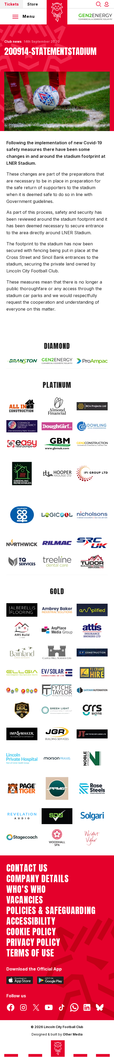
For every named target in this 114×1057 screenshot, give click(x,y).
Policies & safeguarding (51, 910)
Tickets (11, 4)
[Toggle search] (98, 4)
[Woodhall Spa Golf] (57, 837)
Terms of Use (30, 953)
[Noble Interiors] (92, 758)
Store (32, 4)
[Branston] (21, 361)
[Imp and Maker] (21, 734)
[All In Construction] (21, 406)
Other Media (72, 1034)
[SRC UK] (92, 543)
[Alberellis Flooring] (21, 610)
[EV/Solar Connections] (57, 672)
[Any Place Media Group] (57, 630)
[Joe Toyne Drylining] (92, 733)
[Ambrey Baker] (57, 610)
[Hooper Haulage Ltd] (57, 474)
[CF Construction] (92, 652)
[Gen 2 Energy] (57, 361)
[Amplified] (92, 610)
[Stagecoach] (21, 838)
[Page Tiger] (21, 788)
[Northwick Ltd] (21, 543)
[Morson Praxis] (57, 758)
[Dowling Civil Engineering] (92, 426)
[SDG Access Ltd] (57, 816)
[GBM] (57, 444)
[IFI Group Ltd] (92, 473)
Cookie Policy (31, 932)
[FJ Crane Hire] (92, 672)
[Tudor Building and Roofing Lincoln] (92, 561)
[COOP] (21, 514)
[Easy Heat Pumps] (21, 444)
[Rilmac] (57, 543)
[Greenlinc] (21, 473)
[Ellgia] (21, 673)
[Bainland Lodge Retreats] (21, 652)
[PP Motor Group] (57, 788)
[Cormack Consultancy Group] (21, 426)
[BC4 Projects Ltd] (92, 406)
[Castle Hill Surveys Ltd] (57, 652)
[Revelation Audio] (21, 816)
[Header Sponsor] (95, 16)
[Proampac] (92, 361)
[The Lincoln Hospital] (21, 758)
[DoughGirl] (57, 426)
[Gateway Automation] (92, 690)
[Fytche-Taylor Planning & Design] (57, 690)
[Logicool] (57, 515)
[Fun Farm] (21, 690)
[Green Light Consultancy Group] (57, 710)
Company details (37, 879)
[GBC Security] (21, 710)
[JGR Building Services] (57, 734)
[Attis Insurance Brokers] (92, 630)
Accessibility (30, 921)
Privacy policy (33, 942)
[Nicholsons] (92, 515)
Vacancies (24, 900)
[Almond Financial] (57, 406)
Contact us (26, 868)
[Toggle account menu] (107, 4)
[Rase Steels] (92, 788)
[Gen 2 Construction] (92, 444)
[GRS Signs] (92, 710)
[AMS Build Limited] (21, 630)
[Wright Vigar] (92, 837)
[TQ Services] (21, 561)
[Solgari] (92, 816)
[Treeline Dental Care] (57, 561)
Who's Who (26, 889)
